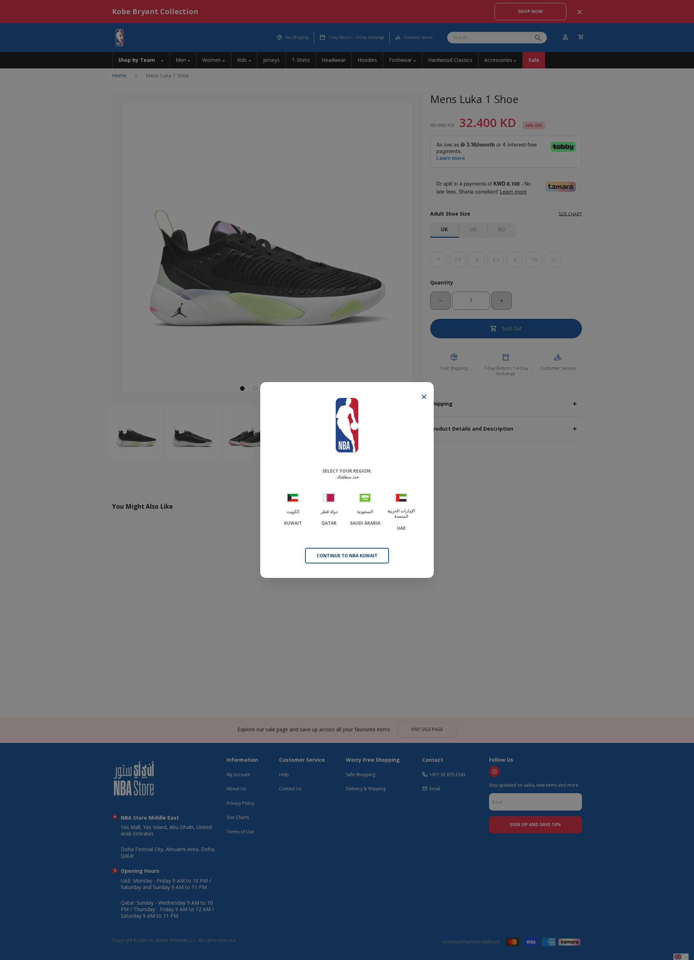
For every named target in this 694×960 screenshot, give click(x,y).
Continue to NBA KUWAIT (347, 556)
